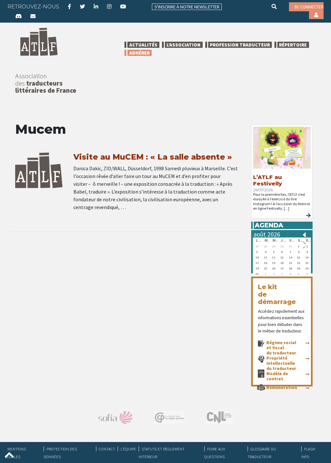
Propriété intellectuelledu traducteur (281, 363)
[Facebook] (69, 6)
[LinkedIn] (96, 6)
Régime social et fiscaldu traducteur (281, 348)
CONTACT (107, 448)
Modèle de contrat (277, 376)
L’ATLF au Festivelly (267, 180)
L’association (183, 45)
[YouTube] (123, 6)
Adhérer (139, 53)
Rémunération (281, 387)
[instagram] (109, 6)
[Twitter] (82, 6)
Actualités (143, 45)
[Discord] (18, 16)
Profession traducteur (240, 45)
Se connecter (309, 7)
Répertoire (293, 45)
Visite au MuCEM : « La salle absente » (152, 157)
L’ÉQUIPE (128, 448)
